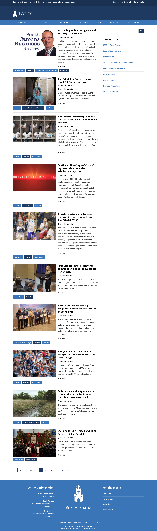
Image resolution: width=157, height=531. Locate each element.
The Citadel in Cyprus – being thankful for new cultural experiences (74, 82)
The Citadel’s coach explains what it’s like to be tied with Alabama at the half (78, 119)
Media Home (107, 494)
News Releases (39, 257)
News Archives (109, 74)
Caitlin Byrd (49, 511)
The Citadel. (74, 526)
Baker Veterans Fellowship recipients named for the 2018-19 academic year (77, 308)
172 (51, 470)
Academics (23, 22)
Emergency (75, 529)
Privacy (93, 529)
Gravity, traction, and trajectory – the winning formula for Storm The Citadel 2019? (77, 217)
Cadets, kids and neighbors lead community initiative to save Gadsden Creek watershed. (76, 394)
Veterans (46, 343)
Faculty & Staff (19, 70)
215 (62, 470)
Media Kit (106, 504)
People (83, 22)
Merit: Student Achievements (114, 68)
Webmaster (65, 529)
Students (50, 108)
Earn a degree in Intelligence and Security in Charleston (77, 32)
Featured (30, 70)
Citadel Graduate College (22, 343)
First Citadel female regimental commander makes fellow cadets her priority (77, 268)
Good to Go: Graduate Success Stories (118, 62)
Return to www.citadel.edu (122, 2)
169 (36, 470)
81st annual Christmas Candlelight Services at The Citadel (77, 432)
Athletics (44, 22)
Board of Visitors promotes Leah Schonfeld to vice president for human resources (44, 2)
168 (31, 470)
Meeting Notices (109, 509)
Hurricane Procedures (111, 86)
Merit (89, 507)
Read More (61, 66)
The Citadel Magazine (108, 22)
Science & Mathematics (31, 422)
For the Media (139, 2)
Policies (85, 529)
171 (46, 470)
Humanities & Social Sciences (47, 70)
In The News (133, 22)
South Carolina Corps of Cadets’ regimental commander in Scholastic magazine (76, 168)
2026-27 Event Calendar (112, 51)
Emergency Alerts (110, 80)
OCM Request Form (110, 92)
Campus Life (64, 22)
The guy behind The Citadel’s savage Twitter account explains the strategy (76, 354)
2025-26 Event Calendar (112, 45)
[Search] (141, 31)
